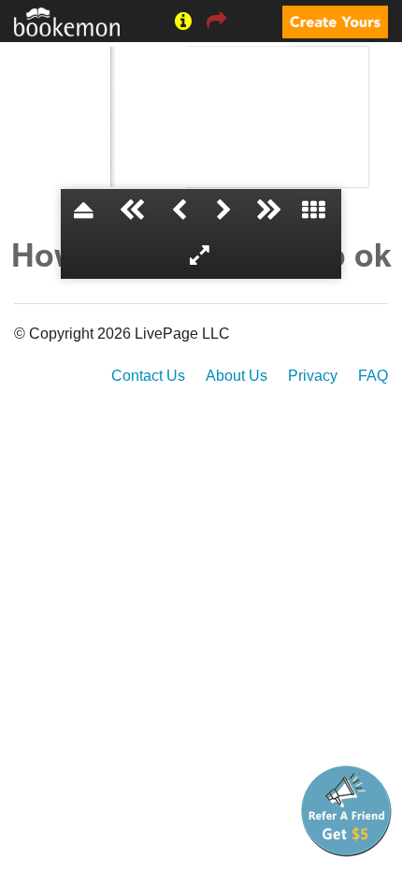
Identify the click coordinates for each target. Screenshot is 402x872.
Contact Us (148, 376)
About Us (236, 376)
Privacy (312, 376)
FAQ (373, 376)
